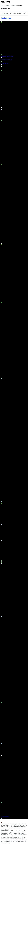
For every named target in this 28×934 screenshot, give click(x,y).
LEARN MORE (5, 817)
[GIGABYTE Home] (5, 2)
